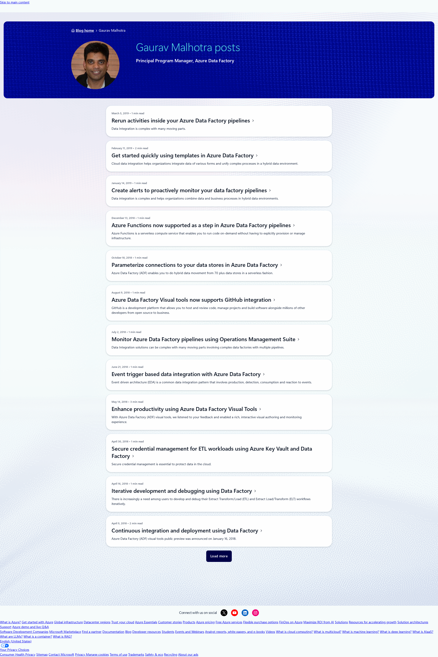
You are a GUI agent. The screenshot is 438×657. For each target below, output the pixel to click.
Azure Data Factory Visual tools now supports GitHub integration (192, 300)
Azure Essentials (146, 622)
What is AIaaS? (422, 632)
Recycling (170, 654)
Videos (270, 632)
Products (189, 622)
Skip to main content (14, 2)
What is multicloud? (327, 632)
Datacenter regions (97, 622)
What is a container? (37, 636)
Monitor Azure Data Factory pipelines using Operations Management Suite (204, 339)
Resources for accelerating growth (372, 622)
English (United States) (15, 641)
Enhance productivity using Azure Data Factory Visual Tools (185, 409)
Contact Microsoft (61, 654)
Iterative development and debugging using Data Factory (182, 491)
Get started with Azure (37, 622)
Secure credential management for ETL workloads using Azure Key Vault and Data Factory (212, 452)
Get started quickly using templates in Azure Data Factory (183, 155)
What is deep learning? (396, 632)
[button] (219, 556)
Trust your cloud (122, 622)
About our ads (188, 654)
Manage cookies (97, 654)
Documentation (113, 632)
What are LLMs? (11, 636)
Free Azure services (229, 622)
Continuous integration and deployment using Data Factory (186, 530)
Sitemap (42, 654)
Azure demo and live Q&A (30, 627)
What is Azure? (10, 622)
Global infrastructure (68, 622)
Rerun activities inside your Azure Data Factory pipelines (181, 120)
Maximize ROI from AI (318, 622)
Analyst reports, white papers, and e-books (235, 632)
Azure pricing (205, 622)
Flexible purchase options (260, 622)
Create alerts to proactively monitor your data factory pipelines (190, 190)
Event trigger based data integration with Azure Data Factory (187, 374)
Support (5, 627)
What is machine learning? (360, 632)
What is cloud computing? (294, 632)
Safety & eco (154, 654)
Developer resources (146, 632)
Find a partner (92, 632)
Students (168, 632)
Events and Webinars (189, 632)
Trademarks (136, 654)
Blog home (85, 30)
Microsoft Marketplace (65, 632)
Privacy (80, 654)
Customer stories (170, 622)
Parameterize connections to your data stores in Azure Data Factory (195, 265)
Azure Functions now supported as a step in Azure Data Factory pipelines (202, 225)
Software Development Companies (24, 632)
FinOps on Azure (290, 622)
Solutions (341, 622)
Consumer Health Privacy (17, 654)
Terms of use (118, 654)
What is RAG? (62, 636)
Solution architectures (412, 622)
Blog (128, 632)
